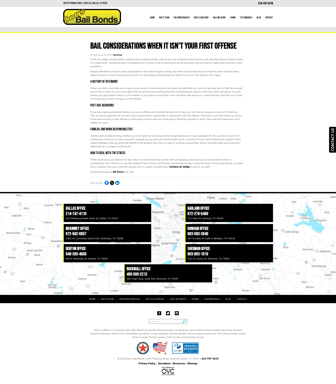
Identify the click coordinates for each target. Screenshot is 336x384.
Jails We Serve (219, 17)
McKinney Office (77, 228)
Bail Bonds (117, 55)
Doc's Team (164, 17)
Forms (233, 17)
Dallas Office (76, 208)
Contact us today (179, 166)
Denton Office (76, 248)
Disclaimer (164, 363)
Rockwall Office (139, 269)
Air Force (118, 171)
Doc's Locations (201, 17)
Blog (259, 17)
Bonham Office (198, 228)
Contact (269, 17)
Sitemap (192, 363)
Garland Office (198, 208)
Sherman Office (199, 248)
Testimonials (246, 17)
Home (152, 17)
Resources (179, 363)
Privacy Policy (147, 363)
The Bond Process (181, 17)
